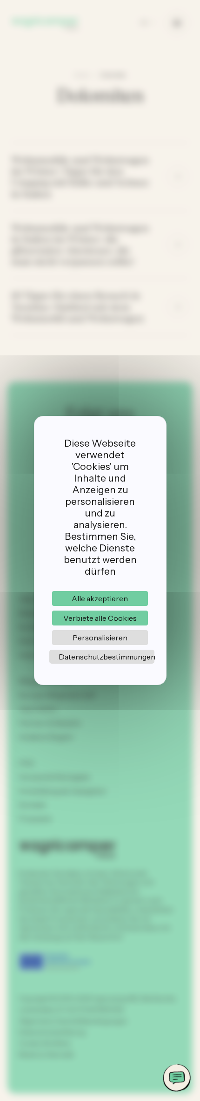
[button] (177, 1078)
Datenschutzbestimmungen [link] (106, 656)
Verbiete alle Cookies (100, 618)
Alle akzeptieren (100, 598)
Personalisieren (100, 637)
